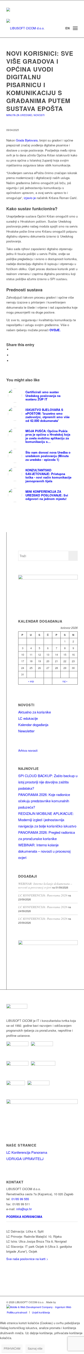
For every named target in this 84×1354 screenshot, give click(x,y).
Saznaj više (35, 1348)
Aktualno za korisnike (34, 712)
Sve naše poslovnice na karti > (27, 1259)
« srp (31, 681)
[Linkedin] (7, 1267)
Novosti (39, 115)
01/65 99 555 (20, 1199)
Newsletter (26, 730)
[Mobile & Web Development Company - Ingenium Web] (38, 1307)
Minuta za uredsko (19, 115)
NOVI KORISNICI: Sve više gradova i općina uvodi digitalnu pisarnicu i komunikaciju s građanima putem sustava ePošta (39, 81)
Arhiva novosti (28, 750)
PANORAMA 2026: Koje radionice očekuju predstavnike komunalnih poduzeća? (44, 801)
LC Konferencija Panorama (26, 1152)
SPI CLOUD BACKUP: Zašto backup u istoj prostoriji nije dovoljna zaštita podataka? (47, 782)
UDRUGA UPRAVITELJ (25, 1158)
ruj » (65, 681)
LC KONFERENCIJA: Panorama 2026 (42, 895)
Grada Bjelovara (27, 140)
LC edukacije (28, 718)
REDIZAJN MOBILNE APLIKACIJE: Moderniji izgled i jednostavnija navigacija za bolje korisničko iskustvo (47, 819)
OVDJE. (55, 330)
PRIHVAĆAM (12, 1348)
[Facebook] (7, 1273)
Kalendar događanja (33, 724)
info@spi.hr (24, 1209)
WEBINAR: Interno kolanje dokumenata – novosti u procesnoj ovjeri (44, 851)
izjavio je (30, 198)
